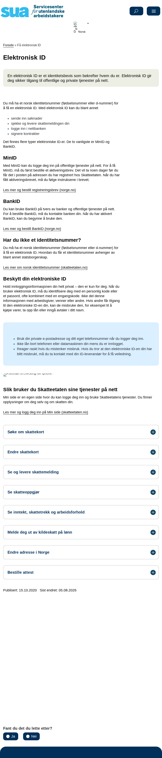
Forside (8, 45)
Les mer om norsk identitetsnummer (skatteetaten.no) (45, 267)
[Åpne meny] (154, 11)
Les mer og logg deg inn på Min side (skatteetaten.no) (45, 412)
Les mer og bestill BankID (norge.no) (32, 229)
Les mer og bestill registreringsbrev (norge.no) (39, 190)
